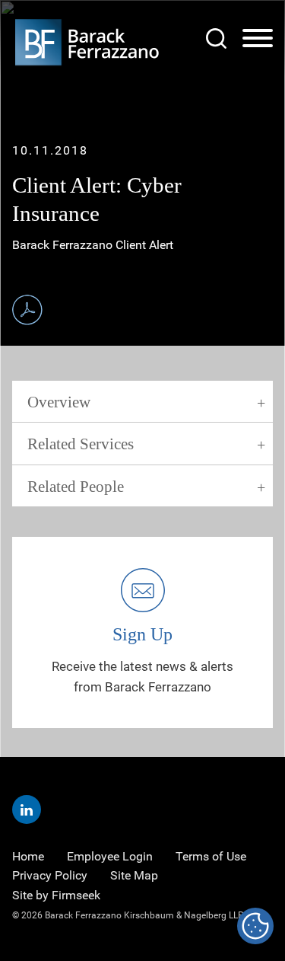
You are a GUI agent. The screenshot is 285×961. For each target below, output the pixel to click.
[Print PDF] (27, 310)
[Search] (216, 38)
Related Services (80, 444)
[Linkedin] (26, 809)
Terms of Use (211, 856)
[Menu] (257, 38)
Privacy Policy (49, 875)
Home (28, 856)
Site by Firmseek (56, 895)
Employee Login (110, 856)
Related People (75, 486)
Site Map (134, 875)
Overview (58, 402)
